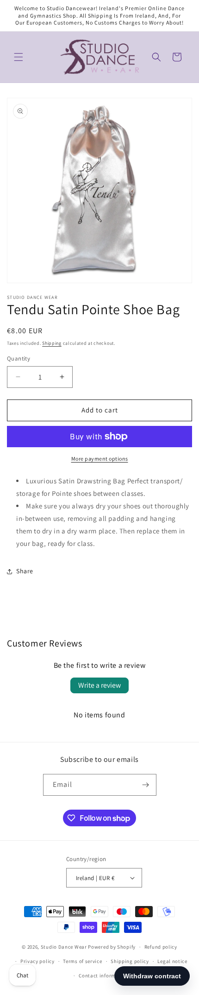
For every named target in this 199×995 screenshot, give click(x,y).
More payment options (99, 458)
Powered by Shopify (112, 947)
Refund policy (160, 947)
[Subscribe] (146, 785)
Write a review (99, 685)
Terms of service (82, 961)
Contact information (104, 975)
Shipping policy (130, 961)
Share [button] (24, 571)
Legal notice (172, 961)
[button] (18, 57)
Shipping (52, 343)
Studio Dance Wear (64, 947)
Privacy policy (37, 961)
